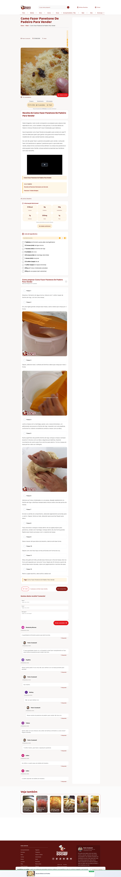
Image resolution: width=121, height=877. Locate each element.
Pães (74, 12)
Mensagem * (24, 611)
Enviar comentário (60, 623)
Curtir (26, 588)
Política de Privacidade (62, 866)
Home (22, 25)
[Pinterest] (60, 858)
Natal (83, 12)
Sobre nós (59, 864)
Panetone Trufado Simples (31, 190)
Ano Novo (37, 861)
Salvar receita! (63, 95)
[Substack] (71, 858)
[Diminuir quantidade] (60, 238)
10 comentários (27, 97)
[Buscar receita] (68, 7)
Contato (65, 864)
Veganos (37, 849)
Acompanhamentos (67, 12)
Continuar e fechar (97, 870)
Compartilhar (62, 589)
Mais (91, 12)
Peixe (23, 12)
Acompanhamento (25, 849)
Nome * (23, 600)
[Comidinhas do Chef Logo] (62, 850)
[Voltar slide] (22, 804)
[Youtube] (64, 858)
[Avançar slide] (98, 804)
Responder (64, 638)
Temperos (37, 852)
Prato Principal (24, 866)
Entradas (23, 852)
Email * (23, 606)
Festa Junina (38, 863)
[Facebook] (56, 858)
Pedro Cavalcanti (26, 38)
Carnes (49, 12)
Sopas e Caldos (39, 854)
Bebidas (32, 12)
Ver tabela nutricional (44, 226)
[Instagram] (53, 858)
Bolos (40, 12)
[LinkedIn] (67, 858)
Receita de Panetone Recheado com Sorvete (36, 187)
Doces (57, 12)
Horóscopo (100, 12)
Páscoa (37, 866)
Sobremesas (38, 856)
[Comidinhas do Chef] (26, 9)
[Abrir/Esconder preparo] (66, 281)
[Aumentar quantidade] (65, 238)
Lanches (23, 861)
